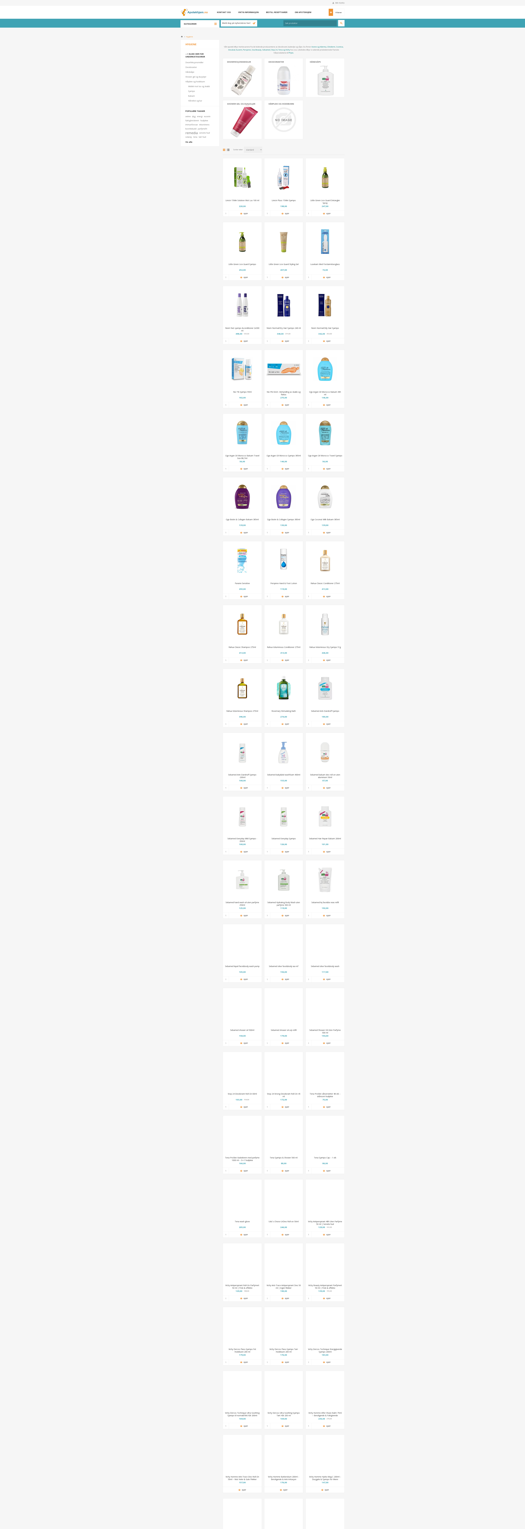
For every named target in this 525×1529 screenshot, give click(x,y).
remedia (191, 133)
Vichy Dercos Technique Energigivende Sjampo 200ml (325, 1350)
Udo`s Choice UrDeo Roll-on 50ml (284, 1221)
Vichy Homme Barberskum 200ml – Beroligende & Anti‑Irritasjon (283, 1478)
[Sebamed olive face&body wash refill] (283, 943)
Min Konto (340, 3)
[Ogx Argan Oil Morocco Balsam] (325, 369)
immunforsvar (191, 124)
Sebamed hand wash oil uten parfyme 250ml (242, 903)
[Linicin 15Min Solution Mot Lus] (242, 177)
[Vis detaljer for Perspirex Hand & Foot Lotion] (283, 560)
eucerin (207, 116)
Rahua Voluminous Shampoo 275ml (242, 711)
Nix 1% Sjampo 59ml (242, 392)
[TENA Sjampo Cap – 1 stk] (325, 1135)
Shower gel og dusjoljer (241, 103)
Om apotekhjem (303, 12)
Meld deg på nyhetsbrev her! (236, 23)
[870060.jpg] (242, 560)
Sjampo (272, 112)
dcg (194, 116)
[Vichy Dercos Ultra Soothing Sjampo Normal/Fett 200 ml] (242, 1390)
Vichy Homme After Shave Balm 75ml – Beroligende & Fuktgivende (325, 1414)
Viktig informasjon (248, 12)
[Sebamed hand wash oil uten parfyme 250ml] (242, 879)
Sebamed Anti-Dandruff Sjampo (325, 711)
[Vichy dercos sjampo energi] (325, 1326)
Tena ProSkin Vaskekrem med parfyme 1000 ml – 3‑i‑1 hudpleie (242, 1159)
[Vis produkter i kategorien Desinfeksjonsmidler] (242, 77)
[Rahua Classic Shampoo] (242, 624)
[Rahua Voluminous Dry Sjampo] (325, 624)
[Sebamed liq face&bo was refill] (325, 879)
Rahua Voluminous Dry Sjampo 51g (325, 647)
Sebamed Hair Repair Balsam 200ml (325, 838)
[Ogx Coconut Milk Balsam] (325, 496)
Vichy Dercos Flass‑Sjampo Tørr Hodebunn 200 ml (283, 1350)
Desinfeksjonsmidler (239, 61)
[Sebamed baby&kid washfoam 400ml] (283, 752)
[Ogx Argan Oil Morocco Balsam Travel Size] (242, 433)
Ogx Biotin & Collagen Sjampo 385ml (283, 519)
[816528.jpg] (325, 241)
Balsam (272, 116)
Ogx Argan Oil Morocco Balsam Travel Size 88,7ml (242, 456)
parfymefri (202, 128)
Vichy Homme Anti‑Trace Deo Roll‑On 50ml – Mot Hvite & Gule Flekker (242, 1478)
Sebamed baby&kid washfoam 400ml (283, 774)
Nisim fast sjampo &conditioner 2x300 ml (242, 329)
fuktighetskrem (192, 120)
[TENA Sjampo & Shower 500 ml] (283, 1135)
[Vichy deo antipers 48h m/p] (242, 1262)
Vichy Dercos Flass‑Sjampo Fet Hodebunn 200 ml (242, 1350)
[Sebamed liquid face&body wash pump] (242, 943)
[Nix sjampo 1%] (242, 369)
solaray (188, 137)
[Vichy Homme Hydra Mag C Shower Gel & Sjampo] (325, 1454)
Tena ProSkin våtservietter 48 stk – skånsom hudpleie (325, 1095)
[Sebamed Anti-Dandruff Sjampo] (242, 752)
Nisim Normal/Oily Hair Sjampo (325, 328)
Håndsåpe (315, 61)
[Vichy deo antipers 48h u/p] (325, 1198)
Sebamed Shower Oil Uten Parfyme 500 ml (325, 1031)
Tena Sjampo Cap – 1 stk (325, 1157)
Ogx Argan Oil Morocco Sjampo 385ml (284, 455)
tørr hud (202, 137)
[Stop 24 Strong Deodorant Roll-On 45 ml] (283, 1071)
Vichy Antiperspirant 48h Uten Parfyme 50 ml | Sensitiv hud (325, 1222)
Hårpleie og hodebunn (281, 103)
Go (341, 23)
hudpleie (204, 120)
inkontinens (204, 124)
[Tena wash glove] (242, 1198)
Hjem (181, 36)
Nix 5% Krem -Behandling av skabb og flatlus (284, 393)
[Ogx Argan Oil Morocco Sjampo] (283, 433)
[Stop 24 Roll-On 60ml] (242, 1071)
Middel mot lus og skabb (279, 108)
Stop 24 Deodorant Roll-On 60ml (242, 1093)
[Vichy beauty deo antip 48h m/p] (325, 1262)
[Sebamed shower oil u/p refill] (283, 1007)
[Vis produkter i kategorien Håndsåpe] (325, 77)
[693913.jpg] (283, 688)
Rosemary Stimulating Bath (284, 711)
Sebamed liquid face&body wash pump (242, 966)
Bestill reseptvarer (276, 12)
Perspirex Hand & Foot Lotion (283, 583)
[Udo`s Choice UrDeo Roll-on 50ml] (283, 1198)
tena (195, 137)
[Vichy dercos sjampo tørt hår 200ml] (283, 1390)
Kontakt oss (224, 12)
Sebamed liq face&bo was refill (325, 902)
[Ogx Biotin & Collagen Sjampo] (283, 496)
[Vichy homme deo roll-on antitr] (242, 1454)
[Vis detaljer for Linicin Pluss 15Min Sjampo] (283, 177)
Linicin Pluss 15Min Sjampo (284, 200)
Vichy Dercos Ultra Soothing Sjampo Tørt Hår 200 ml (284, 1414)
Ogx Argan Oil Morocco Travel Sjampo (325, 455)
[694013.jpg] (325, 177)
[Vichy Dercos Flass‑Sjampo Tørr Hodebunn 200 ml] (283, 1326)
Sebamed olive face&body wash (325, 966)
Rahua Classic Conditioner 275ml (325, 583)
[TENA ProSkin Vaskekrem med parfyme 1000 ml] (242, 1135)
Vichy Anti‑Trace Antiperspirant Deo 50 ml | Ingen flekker (284, 1286)
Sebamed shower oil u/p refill (284, 1030)
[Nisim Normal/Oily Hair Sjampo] (325, 305)
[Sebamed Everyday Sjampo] (283, 815)
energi (200, 116)
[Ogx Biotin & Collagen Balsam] (242, 496)
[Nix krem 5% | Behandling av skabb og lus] (283, 369)
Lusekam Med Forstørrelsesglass (325, 264)
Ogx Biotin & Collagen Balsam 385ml (242, 519)
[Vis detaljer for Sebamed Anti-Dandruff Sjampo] (325, 688)
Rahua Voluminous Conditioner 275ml (283, 647)
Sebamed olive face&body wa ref (283, 966)
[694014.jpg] (283, 241)
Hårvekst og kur (275, 120)
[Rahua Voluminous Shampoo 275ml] (242, 688)
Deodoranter (276, 61)
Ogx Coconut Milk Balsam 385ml (325, 519)
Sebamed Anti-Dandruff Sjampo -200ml (242, 776)
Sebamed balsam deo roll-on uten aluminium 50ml (325, 776)
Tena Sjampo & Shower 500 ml (284, 1157)
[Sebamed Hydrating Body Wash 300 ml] (283, 879)
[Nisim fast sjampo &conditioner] (242, 305)
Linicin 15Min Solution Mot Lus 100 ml (242, 200)
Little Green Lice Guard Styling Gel (284, 264)
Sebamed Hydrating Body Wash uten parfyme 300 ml (283, 903)
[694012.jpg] (242, 241)
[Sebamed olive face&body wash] (325, 943)
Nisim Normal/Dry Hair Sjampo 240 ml (284, 328)
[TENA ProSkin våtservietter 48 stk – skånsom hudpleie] (325, 1071)
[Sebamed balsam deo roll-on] (325, 752)
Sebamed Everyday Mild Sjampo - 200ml (242, 839)
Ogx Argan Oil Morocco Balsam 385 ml (325, 393)
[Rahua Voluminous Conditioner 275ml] (283, 624)
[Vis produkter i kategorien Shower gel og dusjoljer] (242, 119)
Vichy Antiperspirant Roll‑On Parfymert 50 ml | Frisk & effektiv (242, 1286)
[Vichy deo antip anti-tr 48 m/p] (283, 1262)
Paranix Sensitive (242, 583)
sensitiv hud (204, 133)
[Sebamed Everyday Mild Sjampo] (242, 815)
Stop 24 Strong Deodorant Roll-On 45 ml (283, 1095)
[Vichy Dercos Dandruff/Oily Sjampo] (242, 1326)
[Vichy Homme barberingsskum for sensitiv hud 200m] (283, 1454)
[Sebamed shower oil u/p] (325, 1007)
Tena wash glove (242, 1221)
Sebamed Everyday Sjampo (284, 838)
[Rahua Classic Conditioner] (325, 560)
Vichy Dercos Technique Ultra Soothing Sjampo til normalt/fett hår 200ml (242, 1414)
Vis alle (188, 142)
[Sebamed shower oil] (242, 1007)
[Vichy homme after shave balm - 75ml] (325, 1390)
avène (188, 116)
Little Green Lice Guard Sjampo (242, 264)
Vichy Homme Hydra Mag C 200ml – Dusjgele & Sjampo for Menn (325, 1478)
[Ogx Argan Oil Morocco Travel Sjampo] (325, 433)
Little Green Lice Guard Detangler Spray (325, 201)
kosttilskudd (190, 128)
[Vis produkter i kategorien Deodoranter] (283, 77)
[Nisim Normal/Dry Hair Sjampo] (283, 305)
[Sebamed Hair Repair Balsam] (325, 815)
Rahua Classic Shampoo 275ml (242, 647)
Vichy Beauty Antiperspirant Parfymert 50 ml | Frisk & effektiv (325, 1286)
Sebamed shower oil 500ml (242, 1030)
